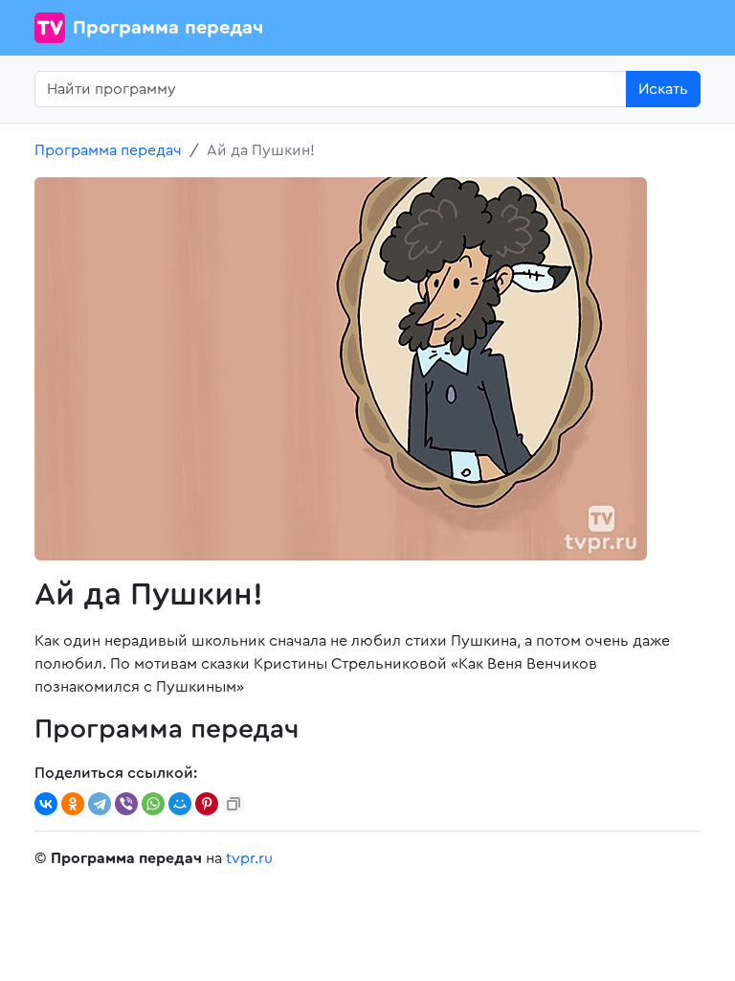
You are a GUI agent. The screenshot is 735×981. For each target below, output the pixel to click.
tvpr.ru (249, 858)
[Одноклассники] (72, 803)
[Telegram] (99, 803)
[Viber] (126, 803)
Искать (663, 89)
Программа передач (168, 27)
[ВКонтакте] (45, 803)
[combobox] (330, 89)
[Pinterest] (206, 803)
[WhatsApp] (153, 803)
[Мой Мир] (179, 803)
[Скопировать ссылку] (233, 803)
